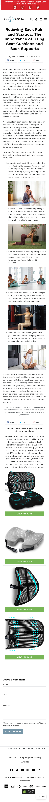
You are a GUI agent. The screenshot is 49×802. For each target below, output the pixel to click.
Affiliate (25, 762)
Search (12, 757)
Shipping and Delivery (30, 757)
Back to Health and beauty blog (26, 749)
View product (24, 514)
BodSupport (17, 777)
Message (6, 705)
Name (5, 684)
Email (5, 695)
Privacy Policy (30, 777)
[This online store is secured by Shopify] (28, 793)
